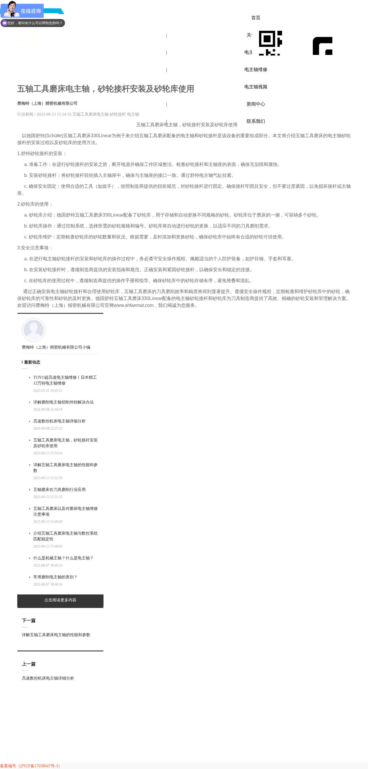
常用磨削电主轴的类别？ (55, 577)
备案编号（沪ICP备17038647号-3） (31, 766)
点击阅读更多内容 (60, 600)
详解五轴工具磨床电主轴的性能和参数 (65, 468)
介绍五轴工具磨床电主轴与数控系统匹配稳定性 (65, 536)
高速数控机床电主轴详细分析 (59, 421)
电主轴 (133, 114)
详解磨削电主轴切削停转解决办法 (63, 402)
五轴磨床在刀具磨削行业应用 (59, 489)
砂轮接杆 (118, 114)
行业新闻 (25, 114)
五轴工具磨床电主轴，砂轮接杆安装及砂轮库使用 (65, 443)
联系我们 (256, 121)
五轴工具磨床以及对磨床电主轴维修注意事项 (65, 511)
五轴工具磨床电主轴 (90, 114)
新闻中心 (256, 104)
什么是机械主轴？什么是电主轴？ (63, 558)
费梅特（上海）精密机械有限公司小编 (56, 347)
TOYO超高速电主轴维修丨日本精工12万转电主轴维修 (65, 380)
